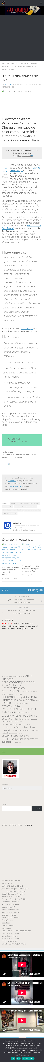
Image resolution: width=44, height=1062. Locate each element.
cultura (32, 697)
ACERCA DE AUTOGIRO (10, 938)
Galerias (26, 719)
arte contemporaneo (18, 682)
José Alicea (6, 923)
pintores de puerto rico (15, 733)
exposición (8, 718)
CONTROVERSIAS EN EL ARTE (12, 886)
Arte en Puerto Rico (11, 691)
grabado (34, 719)
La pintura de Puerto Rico (15, 727)
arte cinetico (14, 503)
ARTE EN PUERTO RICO (10, 904)
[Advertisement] (22, 38)
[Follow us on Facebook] (29, 590)
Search (4, 805)
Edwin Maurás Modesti (10, 917)
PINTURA (10, 69)
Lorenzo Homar (8, 925)
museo (21, 730)
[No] (41, 1050)
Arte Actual (8, 679)
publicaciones (7, 741)
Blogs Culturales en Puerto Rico (13, 894)
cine (3, 694)
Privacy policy (28, 1058)
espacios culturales (21, 703)
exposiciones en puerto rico (19, 715)
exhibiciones (20, 713)
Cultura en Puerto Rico (14, 700)
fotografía (19, 719)
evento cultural (11, 706)
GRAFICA (6, 721)
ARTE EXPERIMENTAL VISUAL (12, 64)
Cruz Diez (26, 328)
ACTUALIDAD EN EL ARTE (15, 676)
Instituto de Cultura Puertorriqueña (16, 724)
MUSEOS (5, 733)
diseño (38, 700)
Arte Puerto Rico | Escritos (12, 896)
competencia (9, 694)
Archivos (5, 785)
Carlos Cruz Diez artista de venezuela (26, 507)
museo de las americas (31, 730)
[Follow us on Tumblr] (37, 590)
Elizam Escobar (7, 920)
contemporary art (14, 696)
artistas (25, 691)
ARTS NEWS (6, 66)
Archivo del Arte (7, 883)
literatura (15, 730)
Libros (32, 727)
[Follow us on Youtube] (40, 590)
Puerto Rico (18, 742)
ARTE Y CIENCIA (30, 64)
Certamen (34, 691)
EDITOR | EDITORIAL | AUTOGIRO (14, 944)
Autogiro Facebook (24, 156)
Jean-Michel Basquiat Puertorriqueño (15, 889)
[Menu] (41, 3)
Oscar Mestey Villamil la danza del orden (17, 931)
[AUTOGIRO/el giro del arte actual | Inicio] (4, 3)
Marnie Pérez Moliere (10, 936)
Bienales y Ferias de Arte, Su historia (15, 899)
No (18, 1058)
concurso (18, 694)
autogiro (8, 84)
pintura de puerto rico (26, 739)
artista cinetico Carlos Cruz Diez (29, 503)
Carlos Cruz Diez (7, 507)
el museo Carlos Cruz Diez (32, 510)
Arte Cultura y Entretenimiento (13, 686)
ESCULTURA (16, 66)
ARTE (28, 675)
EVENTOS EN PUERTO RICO (19, 709)
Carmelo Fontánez (9, 915)
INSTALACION (16, 721)
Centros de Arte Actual (10, 902)
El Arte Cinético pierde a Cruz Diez (13, 510)
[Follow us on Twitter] (33, 590)
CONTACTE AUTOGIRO (10, 941)
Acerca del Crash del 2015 (11, 881)
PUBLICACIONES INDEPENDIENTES (14, 891)
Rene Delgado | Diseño (10, 933)
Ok (13, 1058)
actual (3, 676)
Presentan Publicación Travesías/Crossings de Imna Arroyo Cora (30, 568)
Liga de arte (6, 730)
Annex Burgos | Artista (10, 912)
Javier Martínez (26, 153)
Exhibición (28, 713)
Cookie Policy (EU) (8, 907)
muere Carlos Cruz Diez (10, 513)
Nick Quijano (6, 928)
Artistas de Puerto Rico (10, 910)
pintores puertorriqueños (15, 735)
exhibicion (9, 712)
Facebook (11, 481)
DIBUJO (31, 700)
